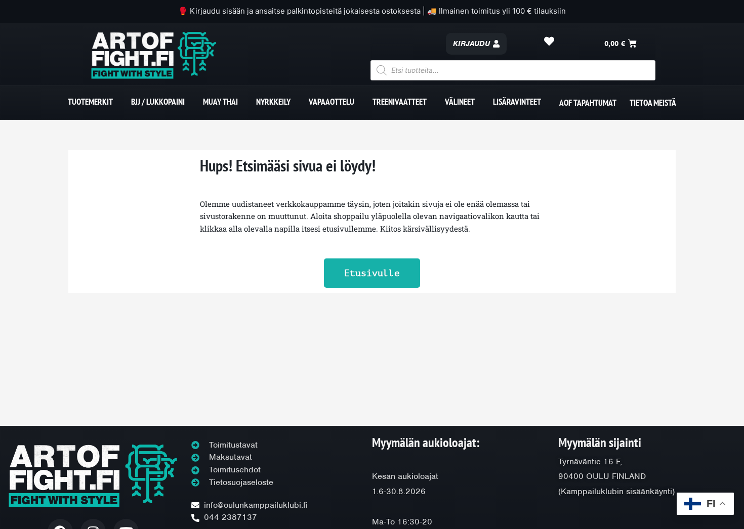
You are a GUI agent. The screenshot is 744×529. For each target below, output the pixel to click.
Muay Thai (220, 101)
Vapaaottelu (331, 101)
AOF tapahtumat (587, 102)
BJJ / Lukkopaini (158, 101)
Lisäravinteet (517, 101)
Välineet (460, 101)
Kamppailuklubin (592, 491)
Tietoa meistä (653, 102)
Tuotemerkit (90, 101)
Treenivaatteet (400, 101)
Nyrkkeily (273, 101)
